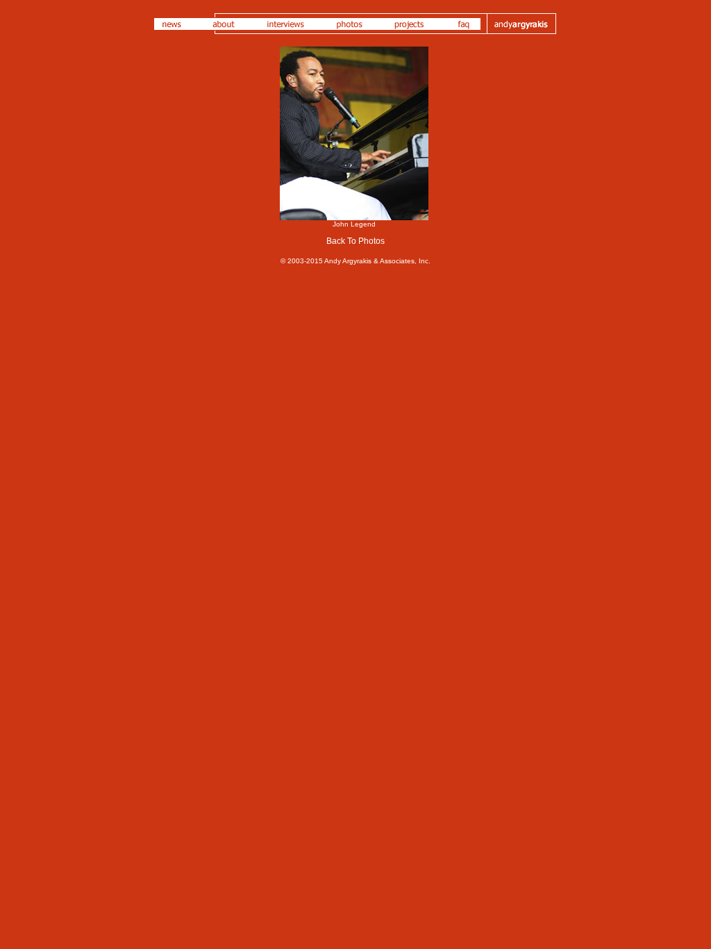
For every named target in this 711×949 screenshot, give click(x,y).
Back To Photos (355, 241)
